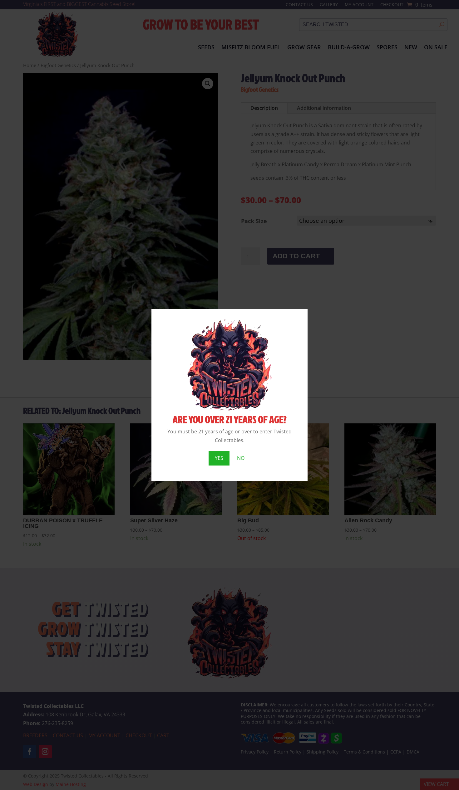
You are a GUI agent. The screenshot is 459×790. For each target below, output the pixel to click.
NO (240, 458)
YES (219, 458)
